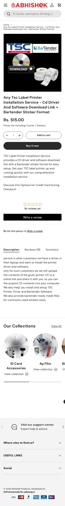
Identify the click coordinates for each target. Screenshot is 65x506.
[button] (59, 5)
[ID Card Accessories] (16, 346)
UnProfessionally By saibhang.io (19, 492)
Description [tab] (11, 249)
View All (56, 326)
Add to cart (43, 135)
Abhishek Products (20, 488)
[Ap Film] (45, 346)
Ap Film (45, 363)
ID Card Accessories (16, 365)
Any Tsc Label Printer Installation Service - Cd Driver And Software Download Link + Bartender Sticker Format (31, 28)
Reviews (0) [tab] (32, 249)
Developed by (39, 488)
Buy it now (32, 145)
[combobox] (32, 14)
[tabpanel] (32, 279)
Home (6, 25)
